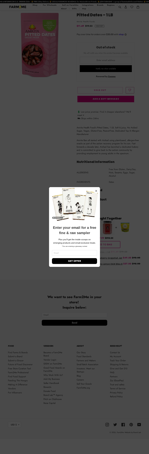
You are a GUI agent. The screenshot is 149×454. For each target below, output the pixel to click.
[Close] (96, 191)
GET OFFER (74, 261)
